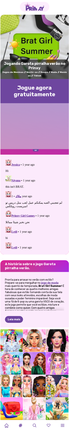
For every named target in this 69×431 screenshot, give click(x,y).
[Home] (6, 425)
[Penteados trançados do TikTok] (34, 386)
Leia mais (14, 319)
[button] (20, 425)
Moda (54, 72)
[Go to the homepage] (34, 6)
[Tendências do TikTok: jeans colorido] (34, 363)
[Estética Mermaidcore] (11, 363)
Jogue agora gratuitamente (34, 91)
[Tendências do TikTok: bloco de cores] (11, 408)
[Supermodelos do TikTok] (11, 386)
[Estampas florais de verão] (34, 408)
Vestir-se (32, 72)
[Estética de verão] (57, 408)
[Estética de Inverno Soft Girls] (57, 386)
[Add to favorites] (63, 21)
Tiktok (37, 75)
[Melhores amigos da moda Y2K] (57, 363)
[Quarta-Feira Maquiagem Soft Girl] (57, 340)
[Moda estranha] (11, 340)
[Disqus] (34, 204)
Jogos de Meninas (13, 72)
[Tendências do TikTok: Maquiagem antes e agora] (34, 340)
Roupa (44, 72)
